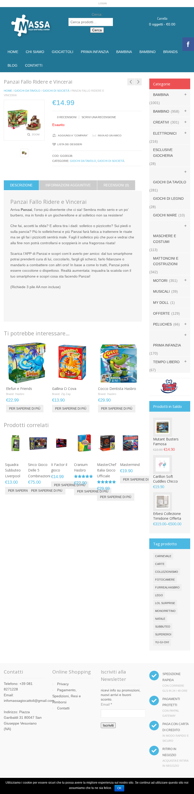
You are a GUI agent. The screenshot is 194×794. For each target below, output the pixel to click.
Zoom (35, 134)
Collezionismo (166, 571)
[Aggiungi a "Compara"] (38, 378)
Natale (160, 618)
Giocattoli (62, 52)
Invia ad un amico (110, 135)
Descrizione (21, 185)
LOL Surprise (165, 603)
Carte (159, 563)
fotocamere (165, 579)
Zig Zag (65, 393)
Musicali (161, 291)
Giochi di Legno (168, 198)
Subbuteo (162, 626)
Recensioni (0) (116, 185)
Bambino (147, 52)
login (103, 3)
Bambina (124, 52)
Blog (12, 65)
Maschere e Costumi (164, 238)
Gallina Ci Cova (64, 388)
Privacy (63, 684)
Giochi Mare (165, 215)
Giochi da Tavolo (27, 90)
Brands (170, 52)
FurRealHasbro (167, 587)
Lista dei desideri (69, 144)
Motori (160, 281)
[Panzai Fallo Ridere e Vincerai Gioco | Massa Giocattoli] (24, 153)
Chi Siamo (35, 52)
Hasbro (19, 393)
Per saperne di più (24, 408)
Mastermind (130, 464)
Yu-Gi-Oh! (162, 642)
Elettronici (165, 133)
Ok (119, 788)
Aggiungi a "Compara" (73, 135)
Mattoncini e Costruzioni (165, 261)
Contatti (33, 65)
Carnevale (163, 556)
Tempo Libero (166, 362)
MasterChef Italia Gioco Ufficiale (106, 470)
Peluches (162, 324)
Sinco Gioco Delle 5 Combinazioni (39, 470)
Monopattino (165, 610)
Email (106, 704)
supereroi (163, 634)
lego (159, 595)
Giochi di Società (56, 90)
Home (13, 52)
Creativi (161, 122)
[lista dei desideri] (30, 378)
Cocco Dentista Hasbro (117, 388)
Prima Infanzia (95, 52)
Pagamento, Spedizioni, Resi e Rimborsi (66, 696)
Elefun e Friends (19, 388)
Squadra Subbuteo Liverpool (13, 470)
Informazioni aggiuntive (68, 185)
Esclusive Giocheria (163, 152)
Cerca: (97, 14)
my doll (161, 303)
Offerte (161, 313)
